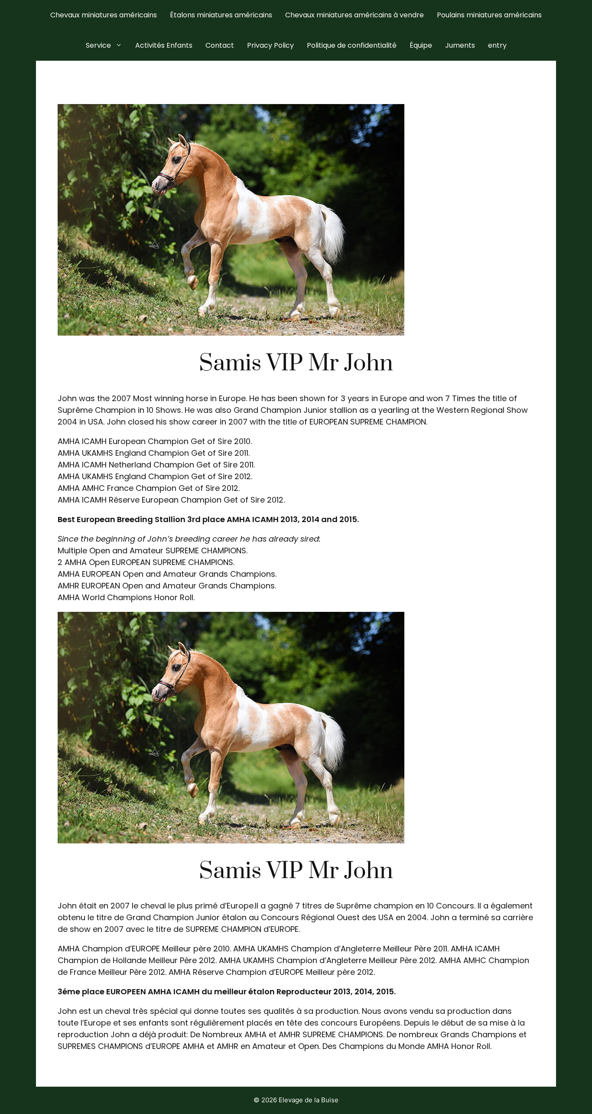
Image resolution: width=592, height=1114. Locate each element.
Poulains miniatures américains (489, 15)
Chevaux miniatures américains (103, 15)
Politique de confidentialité (352, 45)
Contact (219, 45)
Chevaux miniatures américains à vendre (354, 15)
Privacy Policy (270, 45)
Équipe (421, 45)
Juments (460, 45)
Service (98, 45)
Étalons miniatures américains (221, 15)
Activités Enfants (163, 45)
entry (497, 45)
